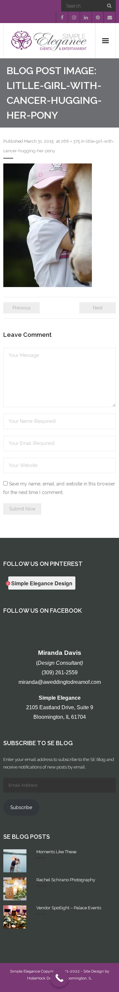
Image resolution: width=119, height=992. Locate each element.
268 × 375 (70, 141)
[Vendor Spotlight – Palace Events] (14, 916)
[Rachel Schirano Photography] (14, 888)
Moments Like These (56, 851)
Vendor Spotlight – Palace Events (68, 907)
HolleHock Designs (44, 978)
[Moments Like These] (14, 860)
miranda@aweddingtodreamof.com (60, 682)
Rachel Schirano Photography (65, 879)
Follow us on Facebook (42, 610)
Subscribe (21, 807)
